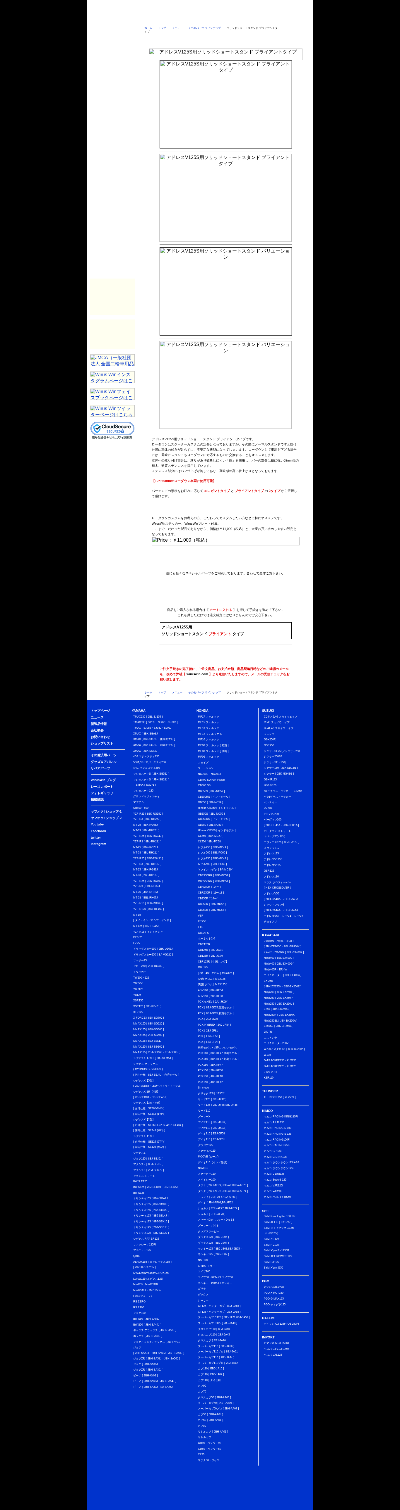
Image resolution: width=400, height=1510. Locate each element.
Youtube (97, 824)
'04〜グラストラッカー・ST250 (283, 790)
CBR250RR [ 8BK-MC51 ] (214, 875)
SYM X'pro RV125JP (276, 1250)
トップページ (126, 18)
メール (296, 39)
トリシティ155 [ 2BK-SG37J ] (151, 1210)
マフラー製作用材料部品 (112, 297)
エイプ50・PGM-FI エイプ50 (215, 1277)
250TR (268, 1031)
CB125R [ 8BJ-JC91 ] (211, 949)
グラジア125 (205, 1145)
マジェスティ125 (143, 790)
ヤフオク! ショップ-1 (106, 811)
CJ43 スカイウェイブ (277, 722)
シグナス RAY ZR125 (146, 1238)
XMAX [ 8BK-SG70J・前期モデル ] (154, 745)
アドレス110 (271, 876)
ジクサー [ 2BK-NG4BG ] (279, 773)
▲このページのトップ (294, 1506)
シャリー (203, 1300)
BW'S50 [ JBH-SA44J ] (147, 1324)
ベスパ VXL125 (273, 1354)
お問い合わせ (268, 18)
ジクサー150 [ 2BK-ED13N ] (281, 767)
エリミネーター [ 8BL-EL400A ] (282, 975)
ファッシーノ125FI (144, 1244)
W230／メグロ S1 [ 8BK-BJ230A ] (284, 1049)
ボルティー (270, 802)
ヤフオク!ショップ (155, 39)
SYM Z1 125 (271, 1239)
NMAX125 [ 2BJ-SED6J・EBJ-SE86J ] (156, 1052)
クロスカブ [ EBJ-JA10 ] (213, 1340)
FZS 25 (137, 937)
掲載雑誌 (112, 268)
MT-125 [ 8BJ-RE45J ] (146, 926)
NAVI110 (203, 1168)
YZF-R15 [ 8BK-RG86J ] (148, 903)
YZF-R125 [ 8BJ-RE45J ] (148, 909)
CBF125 (203, 967)
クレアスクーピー (208, 1231)
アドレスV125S (273, 859)
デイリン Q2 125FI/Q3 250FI (281, 1323)
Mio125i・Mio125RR (145, 1284)
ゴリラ (202, 1288)
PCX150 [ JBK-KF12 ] (211, 1082)
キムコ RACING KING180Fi (281, 1116)
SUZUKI (112, 116)
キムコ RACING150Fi (277, 1139)
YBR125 (138, 989)
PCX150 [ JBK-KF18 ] (211, 1076)
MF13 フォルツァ (208, 728)
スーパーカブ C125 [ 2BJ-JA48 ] (217, 1323)
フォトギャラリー (112, 256)
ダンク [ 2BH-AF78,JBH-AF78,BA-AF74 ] (223, 1191)
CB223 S (203, 933)
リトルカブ (204, 1437)
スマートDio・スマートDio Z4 (216, 1219)
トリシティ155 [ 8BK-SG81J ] (151, 1204)
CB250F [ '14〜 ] (208, 898)
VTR (201, 915)
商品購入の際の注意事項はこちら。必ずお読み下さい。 (226, 602)
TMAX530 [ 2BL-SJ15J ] (148, 716)
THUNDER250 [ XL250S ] (280, 1097)
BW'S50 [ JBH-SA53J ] (147, 1318)
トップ (162, 28)
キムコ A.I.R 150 (274, 1122)
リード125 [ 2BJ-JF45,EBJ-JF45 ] (218, 1104)
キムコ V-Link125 (274, 1173)
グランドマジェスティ (146, 796)
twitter (96, 837)
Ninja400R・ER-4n (275, 969)
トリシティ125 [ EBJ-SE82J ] (151, 1232)
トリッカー (139, 971)
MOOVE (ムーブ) (208, 1156)
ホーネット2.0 (206, 938)
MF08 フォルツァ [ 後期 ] (213, 751)
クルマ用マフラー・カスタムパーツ (112, 285)
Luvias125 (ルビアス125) (148, 1278)
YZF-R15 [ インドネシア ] (149, 931)
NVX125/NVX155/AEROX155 (151, 1272)
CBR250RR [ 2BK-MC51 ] (214, 881)
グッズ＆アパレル (112, 221)
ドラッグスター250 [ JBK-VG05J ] (154, 948)
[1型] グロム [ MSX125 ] (212, 984)
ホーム (148, 28)
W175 (267, 1054)
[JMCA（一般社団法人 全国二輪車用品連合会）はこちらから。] (112, 364)
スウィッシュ (272, 847)
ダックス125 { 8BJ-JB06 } (213, 1237)
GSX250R (270, 739)
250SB (268, 808)
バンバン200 (271, 814)
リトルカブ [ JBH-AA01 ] (213, 1431)
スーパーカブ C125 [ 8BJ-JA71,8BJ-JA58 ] (224, 1317)
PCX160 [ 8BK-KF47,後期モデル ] (218, 1053)
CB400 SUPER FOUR (211, 779)
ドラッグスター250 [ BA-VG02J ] (153, 954)
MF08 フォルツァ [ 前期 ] (213, 745)
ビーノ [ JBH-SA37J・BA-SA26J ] (154, 1386)
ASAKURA (112, 334)
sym (112, 163)
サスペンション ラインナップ (204, 562)
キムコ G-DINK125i (275, 1156)
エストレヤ (270, 1037)
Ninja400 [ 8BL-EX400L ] (279, 957)
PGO (112, 174)
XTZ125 (138, 1012)
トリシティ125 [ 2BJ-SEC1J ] (151, 1227)
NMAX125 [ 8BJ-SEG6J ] (148, 1046)
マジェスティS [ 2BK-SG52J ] (151, 773)
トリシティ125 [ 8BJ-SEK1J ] (151, 1221)
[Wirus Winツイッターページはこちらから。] (112, 415)
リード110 (204, 1110)
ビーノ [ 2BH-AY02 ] (145, 1375)
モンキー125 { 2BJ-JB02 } (213, 1254)
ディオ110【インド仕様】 (213, 1162)
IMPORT (112, 198)
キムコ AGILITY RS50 (277, 1196)
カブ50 (202, 1425)
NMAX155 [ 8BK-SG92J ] (148, 1023)
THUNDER (112, 139)
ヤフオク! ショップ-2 (106, 818)
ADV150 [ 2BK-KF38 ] (211, 996)
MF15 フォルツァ (208, 722)
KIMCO (267, 1110)
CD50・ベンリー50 (209, 1448)
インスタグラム (272, 39)
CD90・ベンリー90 (209, 1443)
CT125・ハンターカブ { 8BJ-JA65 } (219, 1306)
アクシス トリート (144, 1175)
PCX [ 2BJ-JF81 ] (209, 1030)
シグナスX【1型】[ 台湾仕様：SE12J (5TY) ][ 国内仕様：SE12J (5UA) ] (149, 1141)
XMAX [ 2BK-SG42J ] (146, 750)
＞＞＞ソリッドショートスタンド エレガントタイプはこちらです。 (226, 507)
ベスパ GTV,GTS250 (276, 1348)
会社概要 (239, 18)
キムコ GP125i (272, 1151)
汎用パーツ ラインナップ (267, 562)
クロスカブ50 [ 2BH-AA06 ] (214, 1397)
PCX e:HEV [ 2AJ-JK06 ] (213, 1001)
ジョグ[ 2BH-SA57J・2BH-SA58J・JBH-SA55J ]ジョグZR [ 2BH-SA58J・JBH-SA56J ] (158, 1353)
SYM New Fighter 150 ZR (279, 1216)
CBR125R (204, 944)
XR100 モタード (208, 1265)
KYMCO (112, 151)
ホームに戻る (99, 18)
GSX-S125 (270, 785)
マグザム (138, 802)
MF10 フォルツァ (208, 739)
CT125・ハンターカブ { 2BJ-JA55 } (219, 1311)
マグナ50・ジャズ (208, 1460)
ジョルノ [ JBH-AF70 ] (211, 1214)
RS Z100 (138, 1307)
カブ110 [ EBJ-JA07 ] (211, 1374)
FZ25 (136, 943)
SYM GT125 (271, 1262)
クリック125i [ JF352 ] (211, 1093)
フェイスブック (249, 39)
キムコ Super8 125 (275, 1179)
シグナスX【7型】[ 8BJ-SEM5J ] (153, 1058)
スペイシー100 (207, 1179)
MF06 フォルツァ (208, 756)
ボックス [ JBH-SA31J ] (147, 1336)
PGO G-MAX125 (274, 1298)
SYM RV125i (271, 1244)
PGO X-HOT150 (273, 1292)
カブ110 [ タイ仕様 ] (210, 1380)
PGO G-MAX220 (274, 1287)
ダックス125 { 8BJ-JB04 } (213, 1242)
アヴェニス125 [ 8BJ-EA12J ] (281, 842)
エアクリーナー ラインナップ (183, 562)
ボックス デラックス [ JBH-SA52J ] (154, 1330)
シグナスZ (139, 1152)
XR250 (202, 921)
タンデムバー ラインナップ (225, 562)
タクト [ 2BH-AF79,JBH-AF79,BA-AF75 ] (223, 1185)
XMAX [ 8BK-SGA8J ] (146, 733)
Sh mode (203, 1087)
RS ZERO (139, 1301)
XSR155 (138, 1000)
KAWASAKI (112, 128)
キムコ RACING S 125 (277, 1133)
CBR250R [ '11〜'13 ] (211, 892)
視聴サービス (112, 81)
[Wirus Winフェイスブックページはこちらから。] (112, 398)
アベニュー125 (142, 1250)
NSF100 (203, 1260)
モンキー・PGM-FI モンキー (215, 1283)
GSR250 (269, 745)
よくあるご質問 (211, 18)
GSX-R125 (270, 779)
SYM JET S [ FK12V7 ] (278, 1222)
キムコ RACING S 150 (277, 1128)
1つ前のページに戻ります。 (292, 30)
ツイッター (226, 39)
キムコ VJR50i (272, 1191)
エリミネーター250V (276, 1043)
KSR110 (268, 1077)
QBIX (136, 1256)
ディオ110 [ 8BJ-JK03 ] (212, 1122)
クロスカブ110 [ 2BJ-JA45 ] (215, 1334)
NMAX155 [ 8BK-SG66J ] (148, 1029)
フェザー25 (140, 960)
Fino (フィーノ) (142, 1296)
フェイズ (203, 762)
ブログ (112, 57)
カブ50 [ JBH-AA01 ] (210, 1420)
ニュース (154, 18)
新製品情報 (183, 18)
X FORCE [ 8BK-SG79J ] (148, 1017)
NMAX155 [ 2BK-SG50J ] (148, 1035)
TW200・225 (141, 977)
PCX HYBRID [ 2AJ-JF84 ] (214, 1024)
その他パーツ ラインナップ (204, 28)
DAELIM (112, 186)
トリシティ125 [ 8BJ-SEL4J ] (151, 1215)
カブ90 (202, 1385)
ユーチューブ (202, 39)
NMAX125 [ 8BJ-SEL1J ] (148, 1040)
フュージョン (206, 768)
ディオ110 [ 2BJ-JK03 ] (212, 1128)
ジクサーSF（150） (276, 762)
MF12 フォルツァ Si (210, 733)
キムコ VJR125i (273, 1185)
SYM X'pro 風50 (273, 1267)
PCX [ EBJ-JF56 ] (209, 1036)
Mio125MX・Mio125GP (147, 1290)
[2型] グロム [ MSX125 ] (212, 978)
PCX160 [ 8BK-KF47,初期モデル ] (218, 1059)
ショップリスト (297, 18)
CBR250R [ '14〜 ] (209, 886)
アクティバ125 (207, 1150)
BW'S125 (138, 1192)
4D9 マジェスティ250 (146, 756)
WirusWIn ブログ (103, 780)
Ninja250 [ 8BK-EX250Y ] (279, 992)
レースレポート (112, 244)
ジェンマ (269, 733)
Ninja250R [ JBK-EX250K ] (280, 1014)
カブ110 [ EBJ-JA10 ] (211, 1368)
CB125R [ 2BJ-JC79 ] (211, 955)
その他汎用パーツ (112, 209)
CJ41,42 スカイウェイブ (278, 728)
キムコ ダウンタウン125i (278, 1168)
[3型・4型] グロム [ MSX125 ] (216, 973)
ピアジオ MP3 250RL (277, 1343)
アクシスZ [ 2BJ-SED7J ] (148, 1170)
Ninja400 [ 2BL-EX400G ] (279, 963)
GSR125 (269, 870)
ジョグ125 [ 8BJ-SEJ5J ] (148, 1158)
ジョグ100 (139, 1313)
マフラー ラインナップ (162, 562)
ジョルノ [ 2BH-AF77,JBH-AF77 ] (218, 1208)
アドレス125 (271, 853)
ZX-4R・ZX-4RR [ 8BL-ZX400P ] (284, 952)
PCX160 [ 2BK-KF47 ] (211, 1064)
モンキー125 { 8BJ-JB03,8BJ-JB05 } (220, 1248)
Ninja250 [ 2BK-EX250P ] (279, 997)
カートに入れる (272, 631)
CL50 (201, 1454)
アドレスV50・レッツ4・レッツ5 (283, 916)
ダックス (203, 1294)
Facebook (112, 69)
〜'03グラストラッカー (277, 796)
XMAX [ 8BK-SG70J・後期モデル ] (154, 739)
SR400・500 (140, 807)
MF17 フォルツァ (208, 716)
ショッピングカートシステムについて (113, 41)
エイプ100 (204, 1271)
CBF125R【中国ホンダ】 (213, 961)
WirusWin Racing (112, 309)
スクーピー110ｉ (208, 1173)
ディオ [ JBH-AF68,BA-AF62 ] (216, 1202)
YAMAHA (112, 93)
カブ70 (202, 1391)
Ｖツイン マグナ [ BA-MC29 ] (215, 869)
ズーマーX (204, 1116)
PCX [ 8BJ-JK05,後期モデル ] (216, 1007)
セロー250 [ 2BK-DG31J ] (148, 966)
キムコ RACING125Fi (277, 1145)
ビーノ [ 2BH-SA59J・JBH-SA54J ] (154, 1381)
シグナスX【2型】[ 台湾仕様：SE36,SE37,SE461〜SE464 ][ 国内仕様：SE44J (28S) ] (158, 1125)
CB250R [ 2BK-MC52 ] (212, 909)
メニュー (177, 28)
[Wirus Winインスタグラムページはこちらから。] (112, 381)
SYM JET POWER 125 (278, 1256)
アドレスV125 (272, 865)
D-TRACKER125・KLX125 (280, 1066)
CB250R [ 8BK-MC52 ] (212, 904)
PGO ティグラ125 (275, 1304)
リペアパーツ (112, 233)
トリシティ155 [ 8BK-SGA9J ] (151, 1198)
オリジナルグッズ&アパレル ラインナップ (288, 562)
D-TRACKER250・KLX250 (280, 1060)
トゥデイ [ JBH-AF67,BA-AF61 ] (217, 1196)
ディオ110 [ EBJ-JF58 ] (212, 1133)
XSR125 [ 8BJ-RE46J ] (147, 1006)
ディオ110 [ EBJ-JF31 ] (212, 1139)
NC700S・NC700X (209, 774)
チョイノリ (270, 921)
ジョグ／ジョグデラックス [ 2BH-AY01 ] (157, 1341)
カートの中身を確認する (113, 30)
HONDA (112, 104)
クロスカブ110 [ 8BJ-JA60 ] (215, 1329)
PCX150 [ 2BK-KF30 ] (211, 1070)
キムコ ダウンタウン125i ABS (281, 1162)
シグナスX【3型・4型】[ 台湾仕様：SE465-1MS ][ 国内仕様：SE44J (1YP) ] (149, 1108)
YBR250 (138, 983)
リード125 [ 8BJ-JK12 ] (212, 1099)
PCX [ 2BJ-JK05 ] (209, 1018)
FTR (201, 927)
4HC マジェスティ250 (146, 767)
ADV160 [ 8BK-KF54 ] (211, 990)
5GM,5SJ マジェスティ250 (149, 762)
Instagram (98, 844)
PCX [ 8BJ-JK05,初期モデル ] (216, 1013)
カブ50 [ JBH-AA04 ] (210, 1414)
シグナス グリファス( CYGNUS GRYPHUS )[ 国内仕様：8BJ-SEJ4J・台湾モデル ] (156, 1069)
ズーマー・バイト (208, 1225)
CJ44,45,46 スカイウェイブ (280, 716)
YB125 (137, 995)
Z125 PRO (270, 1072)
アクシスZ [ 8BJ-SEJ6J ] (148, 1164)
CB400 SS (204, 785)
